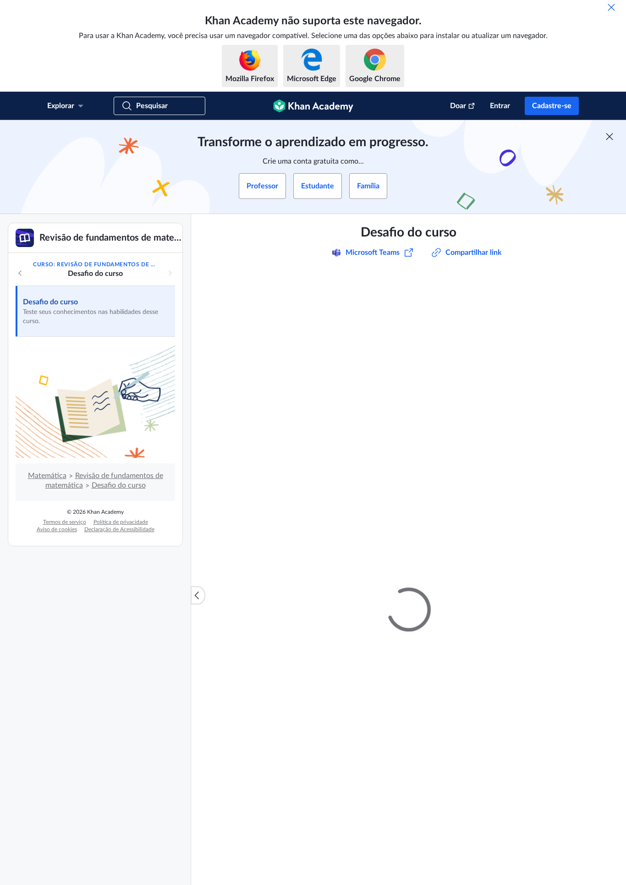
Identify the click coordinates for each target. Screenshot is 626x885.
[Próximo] (170, 273)
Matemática (47, 475)
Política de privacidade (120, 522)
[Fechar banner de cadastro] (609, 136)
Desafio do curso (50, 302)
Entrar (500, 106)
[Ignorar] (611, 7)
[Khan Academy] (313, 106)
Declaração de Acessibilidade (119, 529)
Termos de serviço (64, 522)
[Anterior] (20, 273)
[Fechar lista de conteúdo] (198, 595)
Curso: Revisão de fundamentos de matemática (95, 264)
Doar (458, 106)
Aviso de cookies (57, 529)
